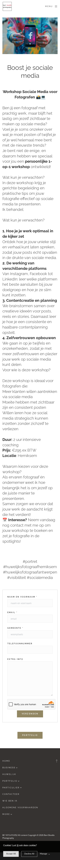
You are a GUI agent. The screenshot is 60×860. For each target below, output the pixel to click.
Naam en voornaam (22, 597)
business (8, 768)
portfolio (9, 781)
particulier (11, 788)
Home (6, 761)
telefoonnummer (19, 643)
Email (12, 612)
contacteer (11, 794)
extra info (15, 659)
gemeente (15, 628)
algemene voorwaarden (20, 807)
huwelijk (9, 774)
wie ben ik (9, 801)
